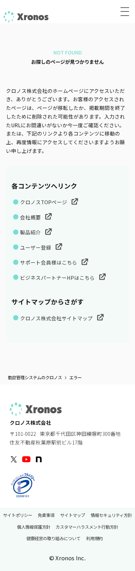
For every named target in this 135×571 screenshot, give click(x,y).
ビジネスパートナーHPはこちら (58, 277)
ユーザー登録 (36, 247)
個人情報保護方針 (33, 527)
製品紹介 (31, 232)
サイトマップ (72, 515)
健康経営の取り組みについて (53, 539)
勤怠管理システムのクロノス (35, 378)
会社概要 (31, 217)
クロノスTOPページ (44, 202)
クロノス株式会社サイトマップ (57, 318)
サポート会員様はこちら (49, 262)
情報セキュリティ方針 (111, 515)
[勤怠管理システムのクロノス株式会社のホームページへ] (25, 16)
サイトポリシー (17, 515)
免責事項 (46, 515)
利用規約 (94, 539)
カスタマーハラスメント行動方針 (87, 527)
